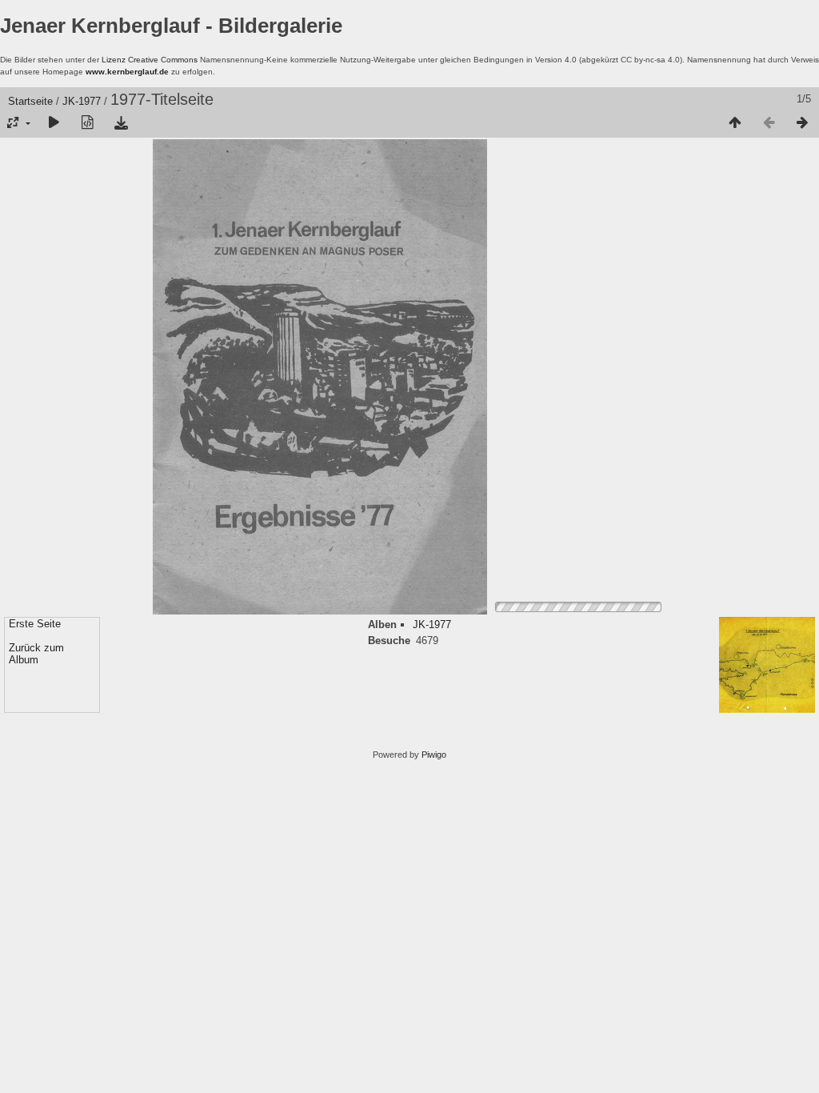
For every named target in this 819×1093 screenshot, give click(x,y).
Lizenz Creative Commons (150, 59)
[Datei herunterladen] (121, 123)
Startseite (30, 101)
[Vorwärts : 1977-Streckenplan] (802, 123)
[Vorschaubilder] (735, 123)
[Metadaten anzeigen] (87, 123)
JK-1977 (81, 101)
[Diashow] (53, 123)
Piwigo (433, 754)
